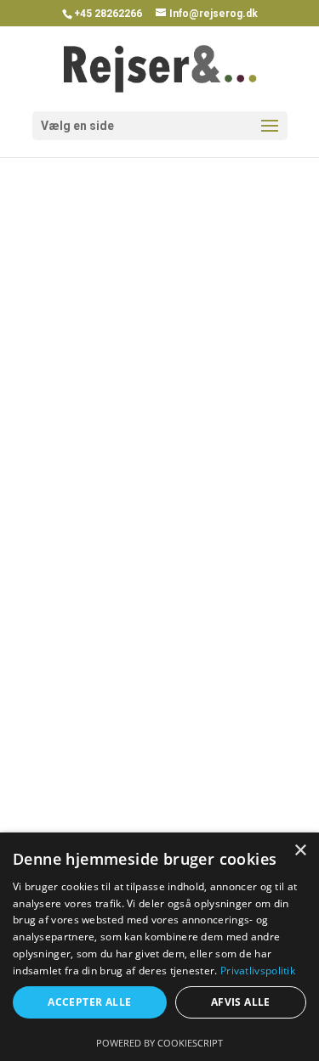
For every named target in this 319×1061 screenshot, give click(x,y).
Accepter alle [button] (89, 1002)
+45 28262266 (108, 14)
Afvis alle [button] (241, 1002)
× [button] (299, 850)
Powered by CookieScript (159, 1042)
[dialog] (159, 946)
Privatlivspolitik (257, 970)
